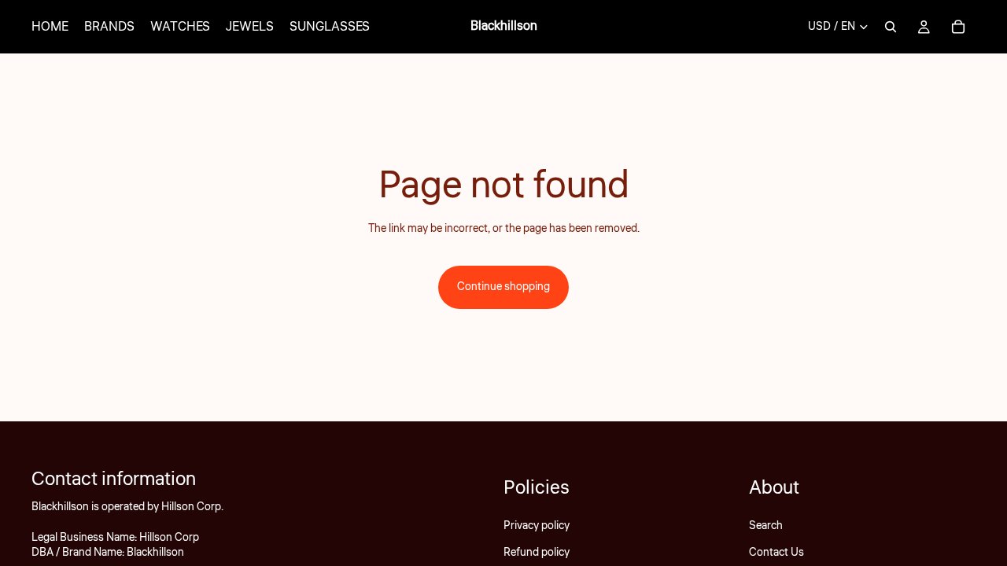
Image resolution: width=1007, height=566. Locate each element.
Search (766, 526)
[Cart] (958, 26)
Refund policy (537, 553)
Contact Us (776, 553)
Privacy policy (537, 526)
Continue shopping (503, 287)
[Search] (890, 26)
